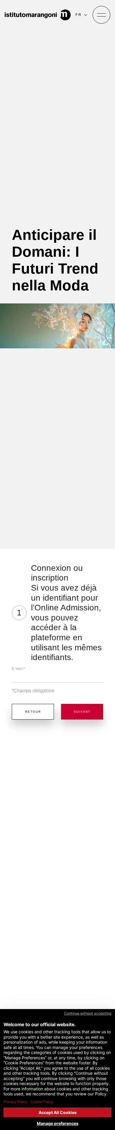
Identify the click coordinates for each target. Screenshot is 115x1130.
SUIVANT (82, 711)
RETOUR (33, 711)
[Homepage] (38, 15)
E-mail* (18, 669)
